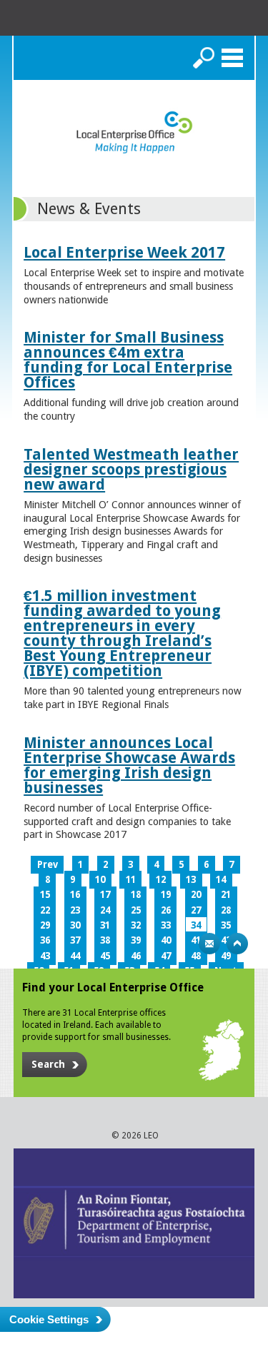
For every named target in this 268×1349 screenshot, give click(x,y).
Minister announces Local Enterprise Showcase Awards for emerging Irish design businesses (129, 765)
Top (237, 943)
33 (166, 925)
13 (191, 879)
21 (226, 894)
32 (136, 925)
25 (136, 910)
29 (45, 925)
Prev (47, 864)
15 (45, 894)
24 (105, 910)
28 (226, 910)
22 (45, 910)
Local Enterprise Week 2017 (124, 252)
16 (75, 894)
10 (100, 879)
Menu (232, 58)
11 (131, 879)
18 (136, 894)
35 (226, 925)
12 (161, 879)
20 (196, 894)
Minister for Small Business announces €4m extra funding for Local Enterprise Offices (128, 359)
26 (166, 910)
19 (166, 894)
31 (105, 925)
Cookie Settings (49, 1319)
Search (203, 58)
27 (196, 910)
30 (75, 925)
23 (75, 910)
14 (221, 879)
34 (196, 925)
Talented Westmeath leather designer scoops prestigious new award (131, 469)
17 (105, 894)
